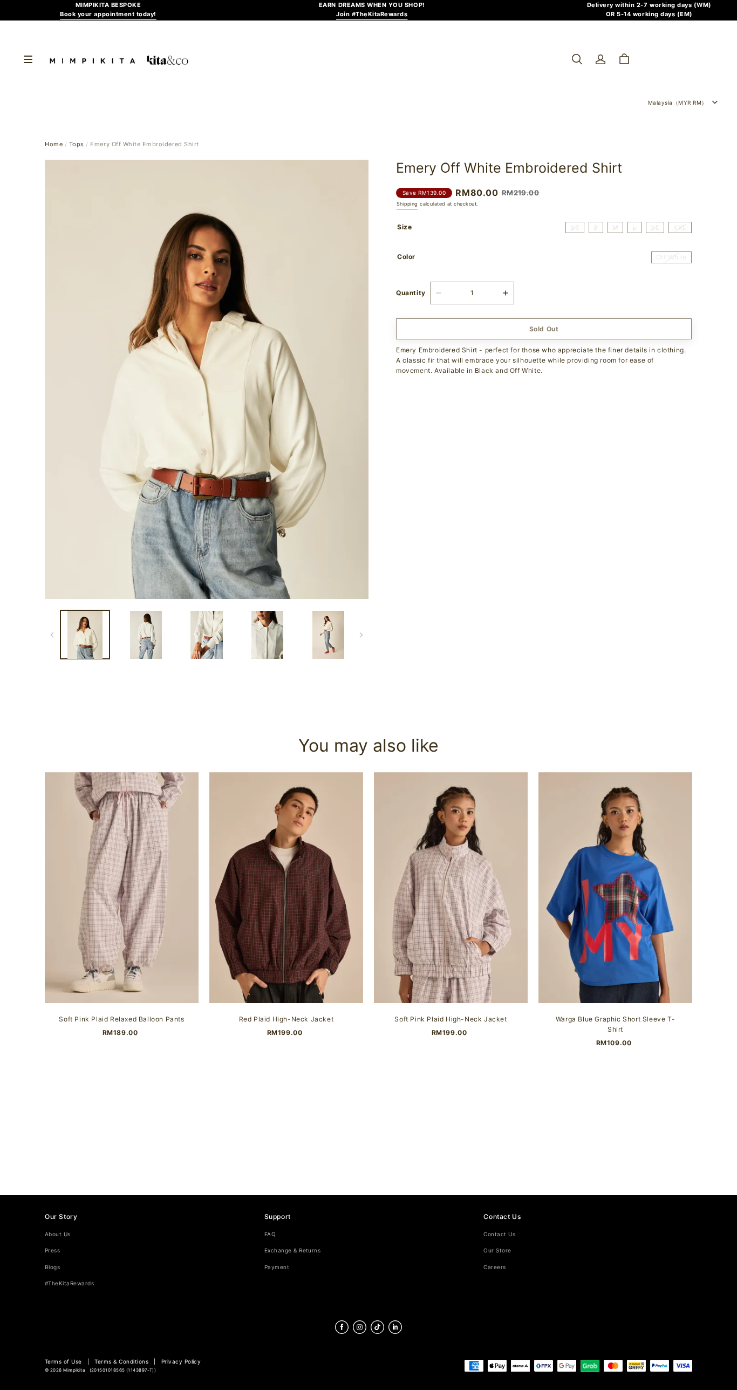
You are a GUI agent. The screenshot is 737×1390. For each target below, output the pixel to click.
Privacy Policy (181, 1362)
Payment (276, 1267)
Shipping (407, 204)
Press (52, 1250)
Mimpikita (74, 1370)
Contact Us (499, 1234)
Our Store (497, 1250)
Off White (671, 258)
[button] (577, 59)
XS (574, 228)
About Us (58, 1234)
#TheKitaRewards (69, 1283)
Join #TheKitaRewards (372, 14)
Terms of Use (63, 1362)
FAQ (270, 1234)
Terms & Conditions (121, 1362)
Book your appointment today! (108, 14)
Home (54, 144)
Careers (494, 1267)
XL (655, 228)
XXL (680, 228)
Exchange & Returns (292, 1250)
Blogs (52, 1267)
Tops (76, 144)
